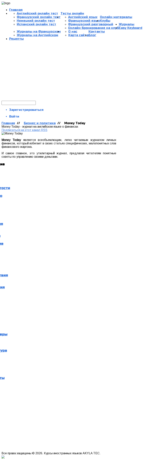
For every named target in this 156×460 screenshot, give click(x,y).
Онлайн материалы (116, 17)
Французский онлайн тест (38, 17)
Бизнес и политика (40, 123)
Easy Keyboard (130, 28)
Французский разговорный (90, 24)
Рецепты (16, 39)
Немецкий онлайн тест (36, 20)
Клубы (105, 20)
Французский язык (84, 20)
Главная (16, 10)
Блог (92, 35)
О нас (72, 31)
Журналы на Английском (37, 35)
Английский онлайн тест (37, 13)
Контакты (96, 31)
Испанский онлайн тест (36, 24)
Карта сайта (78, 35)
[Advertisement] (78, 72)
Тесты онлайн (72, 13)
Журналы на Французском (39, 31)
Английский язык (82, 17)
